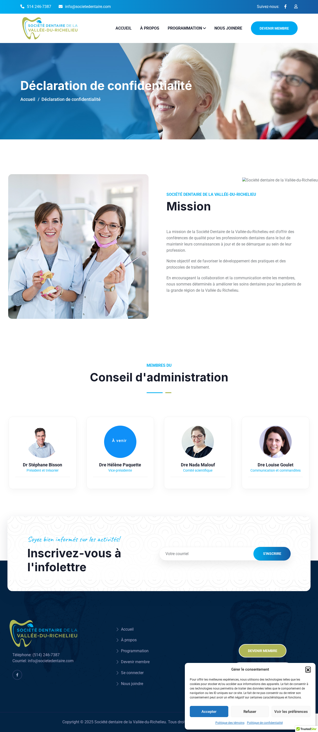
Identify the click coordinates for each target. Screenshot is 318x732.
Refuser (249, 711)
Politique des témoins (229, 723)
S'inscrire (272, 554)
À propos (149, 28)
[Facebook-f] (17, 675)
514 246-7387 (39, 6)
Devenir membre (274, 28)
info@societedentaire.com (88, 6)
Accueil (124, 28)
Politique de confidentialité (265, 723)
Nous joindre (228, 28)
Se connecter (132, 672)
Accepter (208, 711)
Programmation (185, 28)
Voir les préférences (291, 711)
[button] (308, 669)
